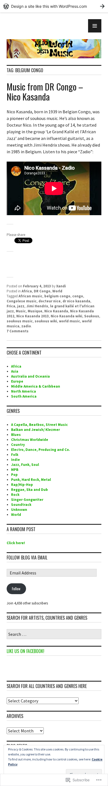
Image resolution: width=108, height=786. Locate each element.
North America (23, 391)
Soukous (91, 316)
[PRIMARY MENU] (94, 25)
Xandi (61, 286)
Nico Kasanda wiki (66, 316)
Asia (14, 371)
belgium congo (57, 296)
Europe (17, 381)
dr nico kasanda (76, 301)
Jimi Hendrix (37, 306)
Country (18, 444)
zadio (26, 326)
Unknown (19, 509)
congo (77, 296)
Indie (15, 459)
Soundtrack (21, 504)
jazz (20, 306)
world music (69, 321)
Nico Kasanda (56, 311)
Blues (16, 434)
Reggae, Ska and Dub (29, 489)
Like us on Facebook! (25, 651)
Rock (15, 494)
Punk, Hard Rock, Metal (31, 479)
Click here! (16, 543)
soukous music (20, 321)
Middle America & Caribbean (35, 386)
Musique (35, 311)
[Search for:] (54, 634)
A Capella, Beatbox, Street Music (39, 424)
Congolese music (22, 301)
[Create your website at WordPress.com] (54, 6)
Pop (14, 474)
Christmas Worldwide (29, 439)
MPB (14, 469)
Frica (11, 306)
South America (24, 396)
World (57, 291)
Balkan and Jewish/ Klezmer (35, 429)
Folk (14, 454)
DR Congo (42, 291)
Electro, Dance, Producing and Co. (40, 449)
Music (21, 311)
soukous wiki (46, 321)
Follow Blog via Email (27, 557)
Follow (16, 588)
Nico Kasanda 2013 (32, 316)
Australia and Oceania (30, 376)
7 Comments (18, 331)
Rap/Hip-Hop (22, 484)
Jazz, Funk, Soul (25, 464)
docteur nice (49, 301)
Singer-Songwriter (27, 499)
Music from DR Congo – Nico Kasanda (45, 91)
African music (30, 296)
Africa (27, 291)
